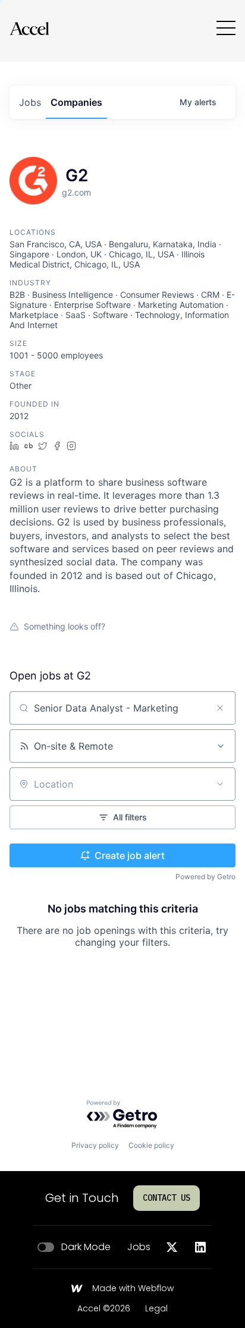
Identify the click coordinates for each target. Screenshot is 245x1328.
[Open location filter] (220, 784)
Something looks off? (64, 626)
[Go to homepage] (29, 28)
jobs (30, 102)
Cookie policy (151, 1145)
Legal (156, 1309)
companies (76, 102)
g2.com (76, 192)
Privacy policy (95, 1145)
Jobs (138, 1247)
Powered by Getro (205, 876)
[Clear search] (220, 708)
